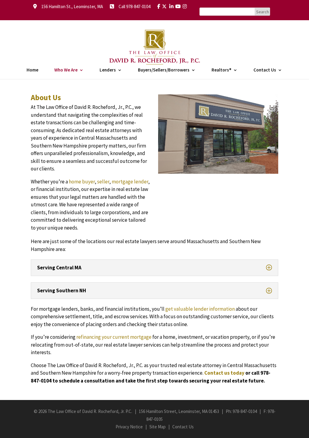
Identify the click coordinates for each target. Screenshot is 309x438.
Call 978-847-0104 (132, 6)
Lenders (108, 70)
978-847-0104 (245, 411)
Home (32, 70)
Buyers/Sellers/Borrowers (164, 70)
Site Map (157, 427)
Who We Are (66, 70)
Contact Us (264, 70)
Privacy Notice (129, 427)
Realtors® (221, 70)
